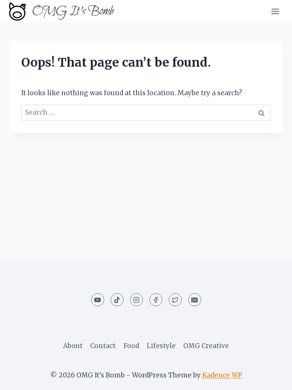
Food (131, 346)
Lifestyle (161, 346)
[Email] (194, 299)
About (73, 346)
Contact (103, 346)
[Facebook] (155, 299)
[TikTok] (117, 299)
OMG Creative (206, 346)
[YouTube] (97, 299)
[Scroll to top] (273, 378)
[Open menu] (275, 11)
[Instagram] (136, 299)
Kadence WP (222, 375)
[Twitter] (175, 299)
